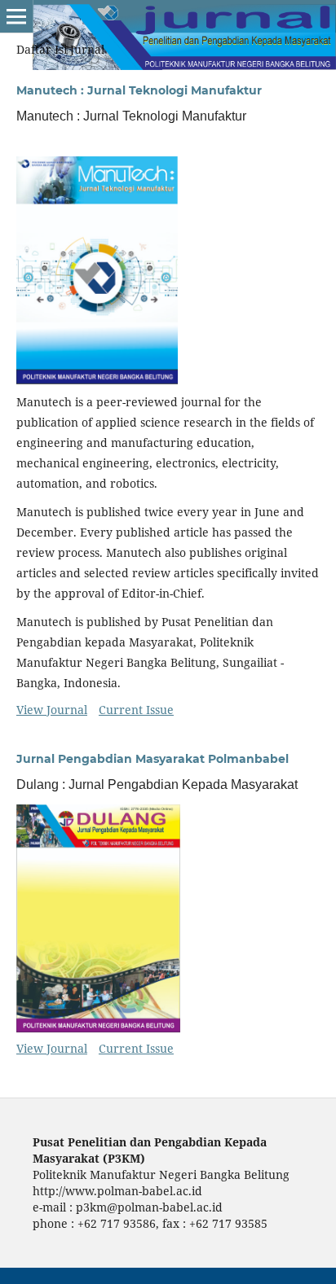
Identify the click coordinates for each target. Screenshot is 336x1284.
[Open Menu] (16, 16)
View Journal (51, 709)
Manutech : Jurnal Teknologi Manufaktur (139, 90)
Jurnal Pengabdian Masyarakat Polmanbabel (152, 759)
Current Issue (136, 709)
